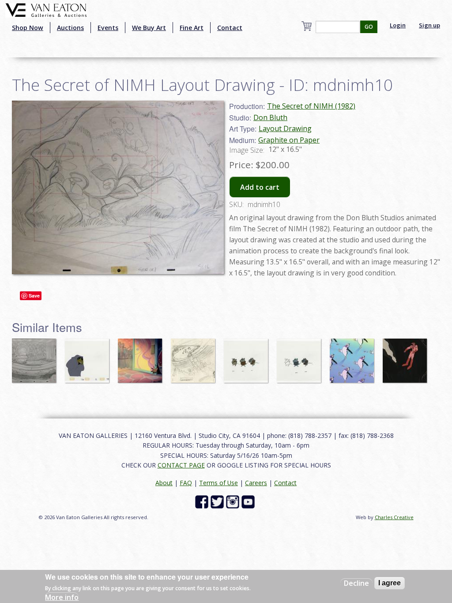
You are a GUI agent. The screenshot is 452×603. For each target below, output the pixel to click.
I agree (389, 583)
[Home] (46, 9)
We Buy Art (149, 27)
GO (369, 26)
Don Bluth (270, 117)
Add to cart (259, 187)
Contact (229, 27)
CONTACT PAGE (181, 465)
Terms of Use (218, 483)
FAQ (186, 483)
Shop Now (27, 27)
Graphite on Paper (289, 140)
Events (108, 27)
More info (62, 597)
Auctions (70, 27)
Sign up (429, 25)
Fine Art (191, 27)
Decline (356, 583)
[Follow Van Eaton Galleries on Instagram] (233, 501)
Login (398, 25)
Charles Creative (394, 517)
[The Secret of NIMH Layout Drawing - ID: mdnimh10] (118, 187)
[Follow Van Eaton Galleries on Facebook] (203, 501)
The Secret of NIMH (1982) (311, 106)
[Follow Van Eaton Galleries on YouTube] (249, 501)
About (164, 483)
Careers (256, 483)
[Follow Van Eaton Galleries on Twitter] (218, 501)
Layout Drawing (285, 128)
